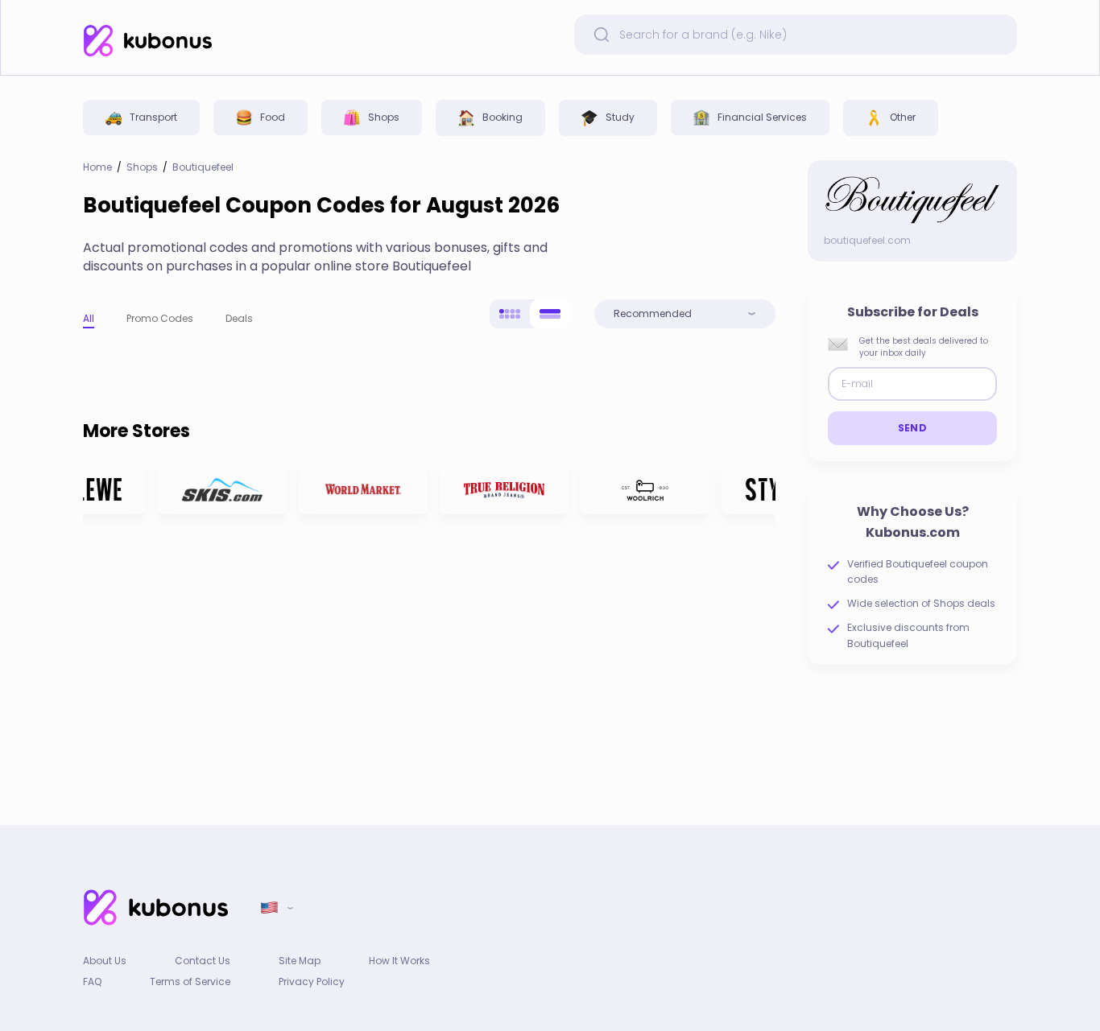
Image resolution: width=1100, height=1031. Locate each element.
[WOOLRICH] (641, 488)
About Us (104, 960)
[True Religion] (500, 488)
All (88, 318)
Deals (239, 318)
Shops (142, 167)
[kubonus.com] (147, 41)
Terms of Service (190, 981)
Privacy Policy (312, 981)
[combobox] (684, 313)
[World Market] (359, 488)
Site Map (299, 960)
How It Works (399, 960)
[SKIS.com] (218, 488)
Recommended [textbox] (653, 314)
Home (97, 167)
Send (912, 428)
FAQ (92, 981)
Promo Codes (159, 318)
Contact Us (202, 960)
